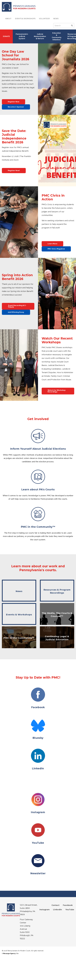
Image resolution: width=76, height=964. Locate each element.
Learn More (52, 244)
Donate (6, 36)
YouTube (69, 910)
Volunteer (44, 19)
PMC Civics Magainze (56, 249)
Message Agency (9, 953)
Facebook (68, 905)
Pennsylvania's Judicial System (22, 36)
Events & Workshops (25, 19)
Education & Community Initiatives (57, 36)
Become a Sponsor (16, 107)
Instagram (44, 910)
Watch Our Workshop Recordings (57, 391)
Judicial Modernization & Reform (40, 36)
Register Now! (14, 170)
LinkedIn (57, 910)
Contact (55, 905)
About (8, 19)
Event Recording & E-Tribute (17, 306)
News (55, 19)
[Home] (38, 7)
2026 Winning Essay (16, 312)
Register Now (13, 102)
